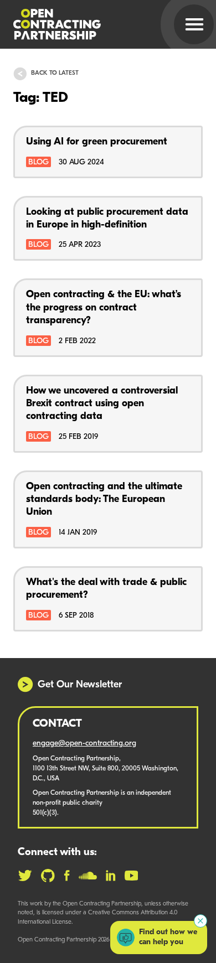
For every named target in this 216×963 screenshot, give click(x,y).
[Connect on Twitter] (25, 875)
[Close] (200, 921)
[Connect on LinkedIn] (111, 875)
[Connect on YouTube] (131, 876)
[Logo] (94, 24)
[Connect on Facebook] (67, 875)
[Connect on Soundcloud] (88, 875)
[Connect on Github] (48, 875)
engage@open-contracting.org (84, 743)
